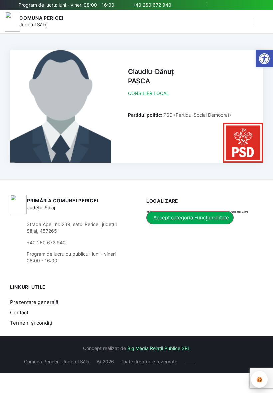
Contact (19, 312)
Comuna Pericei (41, 18)
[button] (244, 21)
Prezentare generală (34, 302)
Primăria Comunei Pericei (62, 200)
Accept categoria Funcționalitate (191, 217)
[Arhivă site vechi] (259, 5)
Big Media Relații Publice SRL (158, 348)
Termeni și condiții (32, 323)
